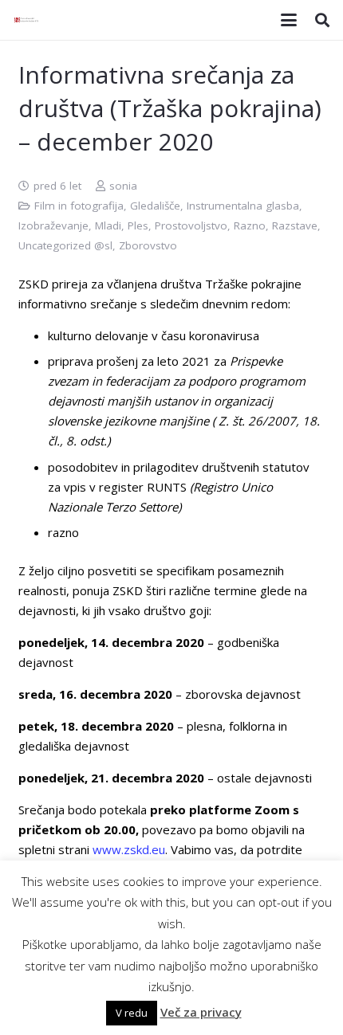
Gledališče (155, 205)
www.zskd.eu (129, 849)
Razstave (294, 225)
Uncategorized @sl (65, 245)
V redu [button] (132, 1013)
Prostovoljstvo (191, 225)
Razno (250, 225)
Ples (138, 225)
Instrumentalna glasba (243, 205)
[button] (288, 20)
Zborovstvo (148, 245)
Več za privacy (201, 1012)
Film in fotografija (79, 205)
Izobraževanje (53, 225)
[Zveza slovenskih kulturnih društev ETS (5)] (28, 20)
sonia (123, 185)
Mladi (108, 225)
